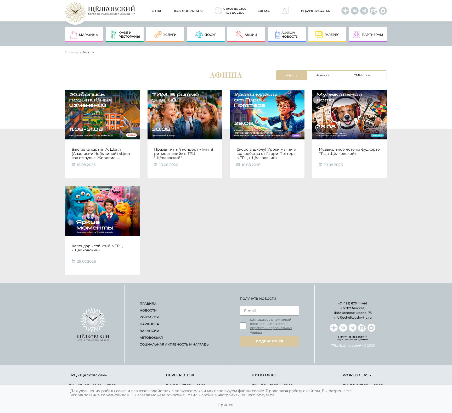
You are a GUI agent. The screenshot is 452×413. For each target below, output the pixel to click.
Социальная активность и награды (175, 344)
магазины (89, 35)
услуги (170, 35)
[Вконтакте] (355, 11)
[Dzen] (345, 11)
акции (251, 35)
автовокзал (151, 338)
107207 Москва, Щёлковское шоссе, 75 (353, 310)
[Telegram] (364, 11)
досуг (210, 35)
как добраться (188, 11)
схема (264, 11)
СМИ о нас (362, 75)
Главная (71, 52)
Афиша (291, 75)
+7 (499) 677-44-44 (315, 11)
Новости (322, 75)
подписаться (269, 341)
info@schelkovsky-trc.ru (353, 317)
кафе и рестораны (129, 34)
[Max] (383, 11)
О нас (157, 11)
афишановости (289, 34)
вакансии (149, 331)
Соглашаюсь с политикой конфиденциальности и (271, 326)
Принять (226, 405)
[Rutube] (373, 11)
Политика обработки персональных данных (352, 338)
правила (148, 303)
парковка (149, 324)
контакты (149, 317)
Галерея (332, 35)
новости (148, 310)
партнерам (372, 35)
